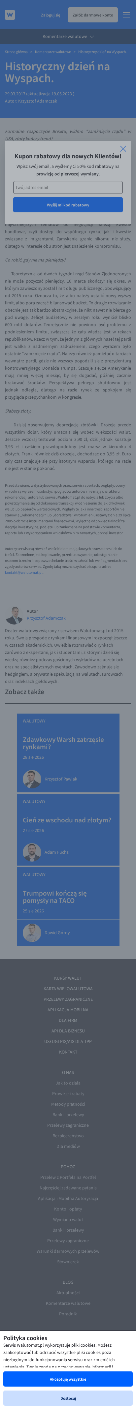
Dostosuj (68, 1398)
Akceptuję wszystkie (68, 1379)
